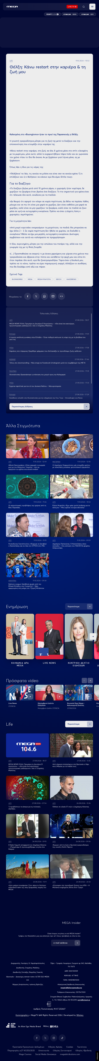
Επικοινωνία (44, 1050)
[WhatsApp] (44, 296)
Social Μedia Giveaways (45, 1054)
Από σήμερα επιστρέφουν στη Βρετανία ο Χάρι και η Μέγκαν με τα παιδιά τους (71, 765)
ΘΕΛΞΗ (58, 279)
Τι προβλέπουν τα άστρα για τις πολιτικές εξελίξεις (24, 808)
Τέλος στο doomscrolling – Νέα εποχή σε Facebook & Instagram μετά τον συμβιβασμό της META (47, 363)
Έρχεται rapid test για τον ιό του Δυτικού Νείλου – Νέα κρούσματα (35, 386)
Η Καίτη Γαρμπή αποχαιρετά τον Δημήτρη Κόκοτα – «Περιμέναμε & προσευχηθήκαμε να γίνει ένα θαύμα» (27, 847)
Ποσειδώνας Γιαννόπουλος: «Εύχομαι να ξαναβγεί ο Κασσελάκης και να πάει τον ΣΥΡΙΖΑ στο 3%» (27, 545)
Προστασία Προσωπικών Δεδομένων (28, 1047)
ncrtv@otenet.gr (84, 1000)
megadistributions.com (70, 1054)
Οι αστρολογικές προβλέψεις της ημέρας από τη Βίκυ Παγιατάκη (27, 506)
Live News (49, 663)
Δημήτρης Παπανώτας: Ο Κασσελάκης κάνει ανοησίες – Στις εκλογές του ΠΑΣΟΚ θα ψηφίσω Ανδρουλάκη (71, 546)
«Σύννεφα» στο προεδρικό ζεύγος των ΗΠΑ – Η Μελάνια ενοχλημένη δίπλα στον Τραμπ (71, 886)
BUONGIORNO (17, 279)
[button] (92, 7)
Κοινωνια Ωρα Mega (20, 664)
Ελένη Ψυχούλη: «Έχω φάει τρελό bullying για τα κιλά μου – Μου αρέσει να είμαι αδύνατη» (71, 506)
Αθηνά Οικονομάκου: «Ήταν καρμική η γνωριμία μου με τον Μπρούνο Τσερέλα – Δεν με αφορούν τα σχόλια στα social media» (26, 467)
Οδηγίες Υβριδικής (83, 1050)
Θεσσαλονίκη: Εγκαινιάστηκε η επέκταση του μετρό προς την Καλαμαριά (37, 374)
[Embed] (61, 296)
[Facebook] (27, 296)
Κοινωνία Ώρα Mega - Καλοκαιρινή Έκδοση (76, 704)
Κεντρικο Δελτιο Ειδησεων (79, 664)
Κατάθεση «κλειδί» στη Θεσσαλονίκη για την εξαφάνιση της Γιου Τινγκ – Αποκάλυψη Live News (45, 398)
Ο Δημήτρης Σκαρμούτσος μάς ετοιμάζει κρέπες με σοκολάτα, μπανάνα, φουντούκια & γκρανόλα (71, 466)
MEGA (30, 279)
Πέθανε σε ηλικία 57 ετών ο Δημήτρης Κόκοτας (71, 807)
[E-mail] (53, 296)
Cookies (69, 1047)
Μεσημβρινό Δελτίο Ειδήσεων (46, 704)
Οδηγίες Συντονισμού (62, 1050)
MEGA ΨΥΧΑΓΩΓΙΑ (44, 279)
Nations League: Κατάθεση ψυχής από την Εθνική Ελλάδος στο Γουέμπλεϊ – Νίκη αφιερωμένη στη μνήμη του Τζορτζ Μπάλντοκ (26, 586)
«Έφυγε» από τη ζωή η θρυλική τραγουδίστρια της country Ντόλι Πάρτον (70, 846)
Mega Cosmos (25, 1054)
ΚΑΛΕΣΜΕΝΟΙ (71, 279)
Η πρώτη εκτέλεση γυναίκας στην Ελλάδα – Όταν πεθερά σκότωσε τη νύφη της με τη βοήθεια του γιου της (47, 338)
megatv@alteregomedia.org (71, 988)
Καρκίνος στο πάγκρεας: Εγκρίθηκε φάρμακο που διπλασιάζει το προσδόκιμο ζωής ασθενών (45, 351)
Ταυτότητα (82, 1047)
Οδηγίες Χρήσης (55, 1047)
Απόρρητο (97, 1056)
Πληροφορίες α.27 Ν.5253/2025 (21, 1050)
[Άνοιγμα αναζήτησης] (84, 7)
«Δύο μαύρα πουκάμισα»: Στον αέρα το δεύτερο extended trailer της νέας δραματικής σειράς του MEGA (27, 887)
